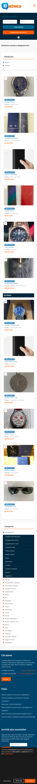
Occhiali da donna (10, 506)
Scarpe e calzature (11, 569)
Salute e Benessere (11, 618)
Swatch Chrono (9, 434)
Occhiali (7, 565)
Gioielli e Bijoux (9, 554)
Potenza (7, 65)
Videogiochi (8, 642)
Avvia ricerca (18, 27)
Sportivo (7, 572)
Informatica (8, 609)
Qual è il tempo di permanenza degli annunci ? (16, 714)
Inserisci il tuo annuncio (18, 32)
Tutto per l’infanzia (10, 636)
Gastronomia (9, 603)
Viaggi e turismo (10, 639)
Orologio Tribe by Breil (11, 325)
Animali (7, 579)
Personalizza (7, 781)
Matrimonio (8, 561)
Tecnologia (8, 630)
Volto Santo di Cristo (11, 398)
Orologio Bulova (9, 102)
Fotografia (8, 600)
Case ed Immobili (10, 588)
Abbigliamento (9, 532)
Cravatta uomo (9, 211)
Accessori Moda (10, 547)
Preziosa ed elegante (11, 283)
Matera (7, 62)
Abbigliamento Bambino (12, 536)
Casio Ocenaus (9, 247)
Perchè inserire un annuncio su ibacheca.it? (15, 695)
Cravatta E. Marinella (11, 138)
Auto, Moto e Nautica (11, 585)
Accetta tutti (30, 781)
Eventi (7, 594)
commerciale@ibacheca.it (27, 673)
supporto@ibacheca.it (29, 670)
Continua (6, 679)
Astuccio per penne (10, 361)
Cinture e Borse (10, 551)
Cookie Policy (9, 753)
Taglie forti (8, 576)
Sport (6, 627)
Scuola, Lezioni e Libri (11, 621)
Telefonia (8, 633)
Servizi (7, 624)
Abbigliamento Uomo (11, 544)
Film (6, 597)
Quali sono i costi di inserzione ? (11, 704)
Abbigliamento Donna (12, 540)
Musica (7, 615)
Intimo (7, 558)
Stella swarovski (9, 470)
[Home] (11, 6)
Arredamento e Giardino (12, 582)
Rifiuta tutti (19, 781)
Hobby (7, 606)
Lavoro (7, 612)
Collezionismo (9, 591)
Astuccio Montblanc (10, 174)
